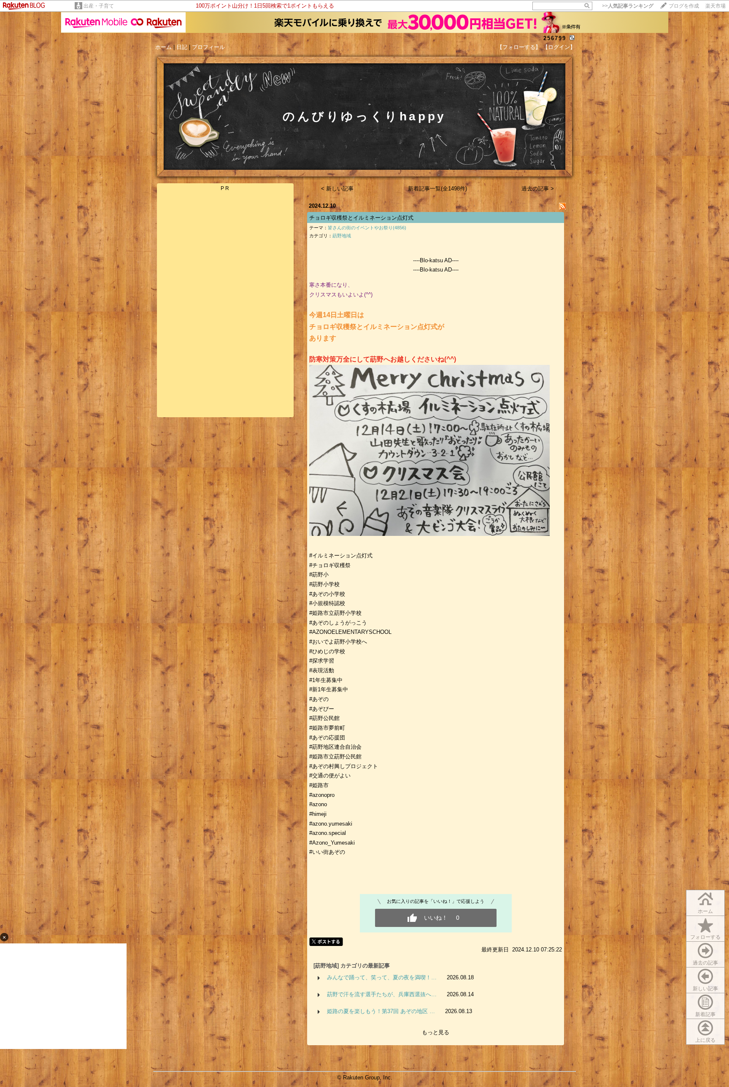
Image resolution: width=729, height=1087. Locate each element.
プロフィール (208, 47)
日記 (181, 47)
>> (627, 6)
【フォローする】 (519, 47)
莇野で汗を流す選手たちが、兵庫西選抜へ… (382, 994)
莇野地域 (341, 235)
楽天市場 (715, 6)
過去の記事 (705, 963)
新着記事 (705, 1014)
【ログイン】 (559, 47)
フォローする (705, 937)
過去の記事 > (537, 188)
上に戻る (705, 1040)
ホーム (163, 47)
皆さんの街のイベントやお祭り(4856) (367, 227)
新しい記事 (705, 989)
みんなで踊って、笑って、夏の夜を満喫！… (382, 977)
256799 (554, 38)
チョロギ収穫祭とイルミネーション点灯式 (361, 218)
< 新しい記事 (337, 188)
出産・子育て (99, 6)
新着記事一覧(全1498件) (437, 188)
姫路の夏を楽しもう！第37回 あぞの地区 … (381, 1011)
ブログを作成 (684, 6)
